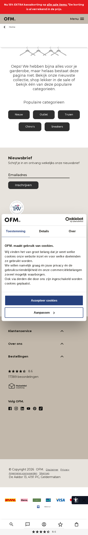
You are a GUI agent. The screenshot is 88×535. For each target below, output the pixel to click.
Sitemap (44, 473)
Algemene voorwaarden (23, 473)
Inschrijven (23, 185)
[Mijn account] (44, 524)
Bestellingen (18, 356)
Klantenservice (20, 331)
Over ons (15, 344)
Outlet (44, 114)
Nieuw (19, 114)
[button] (11, 524)
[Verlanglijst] (60, 524)
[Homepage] (10, 18)
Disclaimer (52, 469)
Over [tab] (72, 231)
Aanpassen (42, 312)
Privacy (64, 469)
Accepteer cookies (44, 300)
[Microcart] (76, 524)
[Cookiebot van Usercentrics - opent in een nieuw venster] (65, 219)
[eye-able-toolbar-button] (76, 500)
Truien (69, 114)
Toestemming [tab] (15, 231)
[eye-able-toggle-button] (84, 500)
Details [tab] (44, 231)
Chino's (30, 126)
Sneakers (57, 126)
